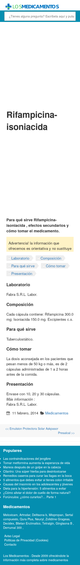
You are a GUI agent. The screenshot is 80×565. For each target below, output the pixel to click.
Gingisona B (64, 523)
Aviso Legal (12, 536)
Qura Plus (26, 519)
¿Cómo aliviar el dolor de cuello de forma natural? (37, 492)
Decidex (8, 523)
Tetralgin (48, 523)
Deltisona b (39, 515)
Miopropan (56, 515)
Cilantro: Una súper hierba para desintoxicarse (34, 471)
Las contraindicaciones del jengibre (27, 458)
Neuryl (39, 519)
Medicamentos (56, 412)
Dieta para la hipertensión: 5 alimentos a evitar (34, 488)
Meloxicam (10, 515)
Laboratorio (20, 258)
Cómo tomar (55, 265)
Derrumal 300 (13, 527)
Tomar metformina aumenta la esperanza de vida (36, 463)
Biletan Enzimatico (28, 523)
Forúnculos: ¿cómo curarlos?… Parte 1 (29, 497)
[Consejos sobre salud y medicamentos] (40, 6)
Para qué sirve (23, 265)
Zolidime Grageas (57, 519)
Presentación (21, 273)
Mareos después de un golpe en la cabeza (32, 467)
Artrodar (24, 515)
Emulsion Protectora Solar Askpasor (31, 428)
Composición (51, 258)
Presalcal (66, 433)
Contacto (10, 544)
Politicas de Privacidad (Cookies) (26, 540)
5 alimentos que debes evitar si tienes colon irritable (38, 480)
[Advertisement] (40, 65)
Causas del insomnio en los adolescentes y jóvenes (38, 484)
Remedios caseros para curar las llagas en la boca (37, 475)
